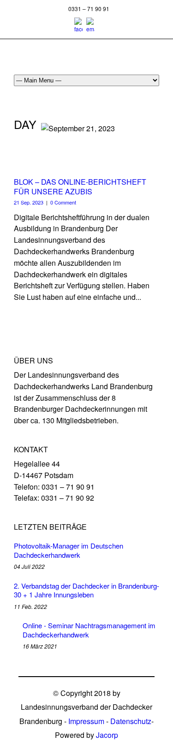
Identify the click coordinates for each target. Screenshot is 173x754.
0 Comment (63, 202)
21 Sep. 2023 (28, 202)
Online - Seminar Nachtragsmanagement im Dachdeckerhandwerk (89, 629)
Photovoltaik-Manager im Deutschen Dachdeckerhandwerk (68, 550)
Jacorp (107, 735)
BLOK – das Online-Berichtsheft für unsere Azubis (80, 186)
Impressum (86, 721)
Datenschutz (130, 721)
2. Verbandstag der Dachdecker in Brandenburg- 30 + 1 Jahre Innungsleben (86, 590)
